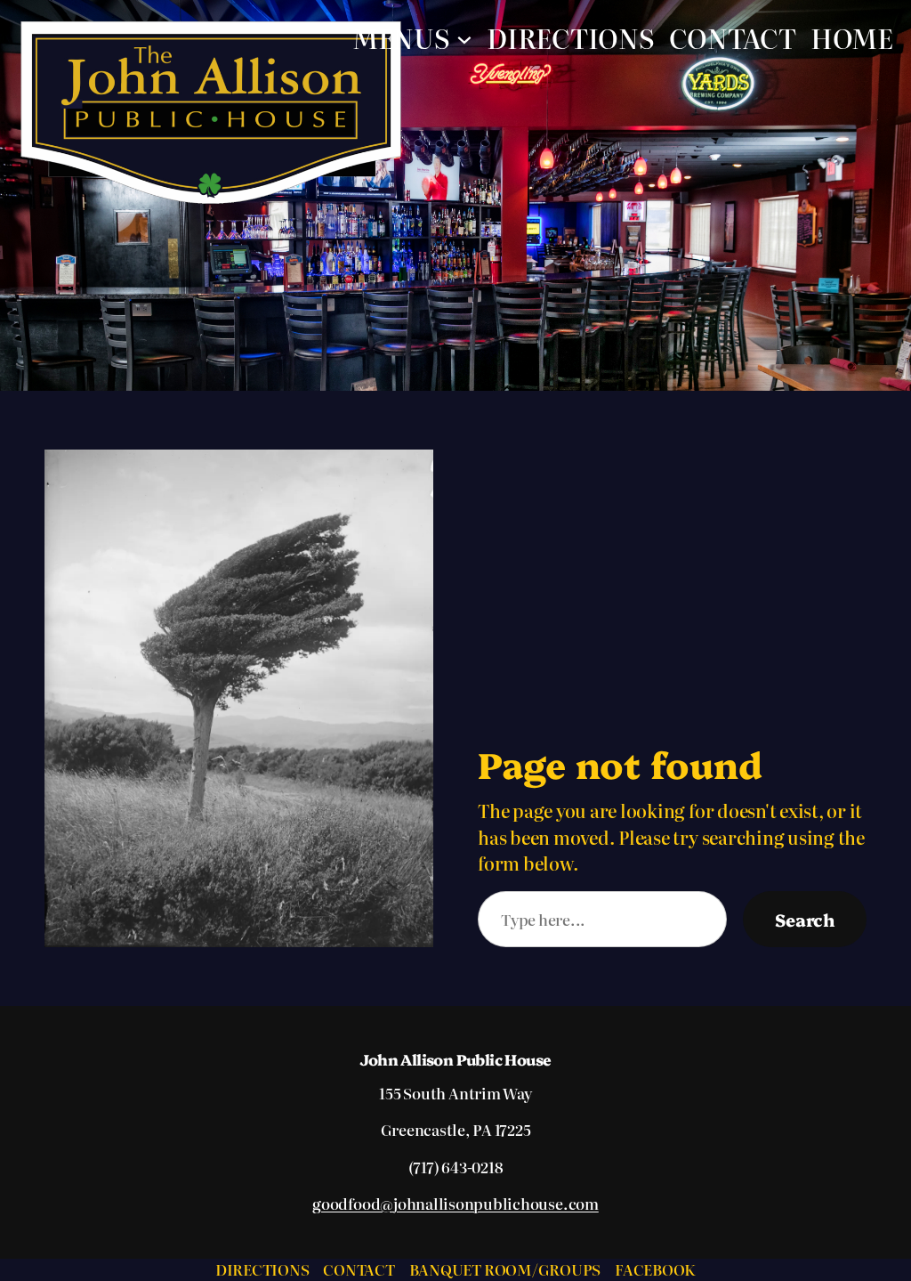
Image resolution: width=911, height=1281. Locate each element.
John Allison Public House (455, 1059)
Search (804, 919)
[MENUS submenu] (464, 37)
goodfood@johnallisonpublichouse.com (455, 1203)
